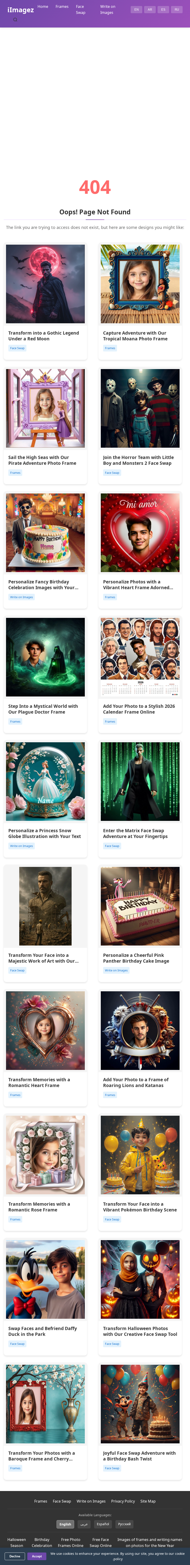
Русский (124, 1524)
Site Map (148, 1501)
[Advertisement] (95, 89)
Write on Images (91, 1501)
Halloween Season (16, 1542)
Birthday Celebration (42, 1542)
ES (163, 9)
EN (136, 9)
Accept (37, 1556)
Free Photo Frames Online (70, 1542)
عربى (84, 1524)
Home (43, 6)
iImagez (20, 9)
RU (177, 9)
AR (150, 9)
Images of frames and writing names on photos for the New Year (149, 1542)
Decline (15, 1556)
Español (103, 1524)
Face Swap (62, 1501)
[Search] (15, 19)
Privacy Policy (123, 1501)
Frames (62, 6)
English (65, 1524)
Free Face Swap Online (101, 1542)
